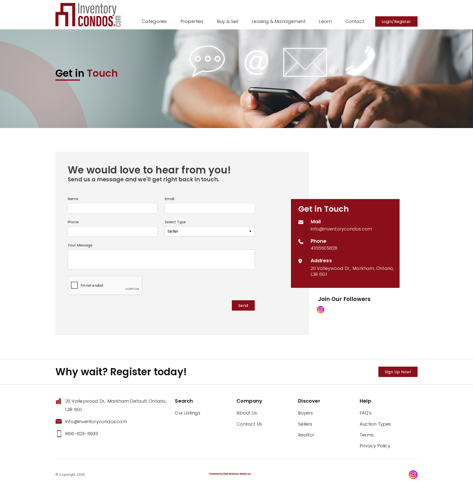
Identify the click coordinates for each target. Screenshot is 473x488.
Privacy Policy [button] (375, 446)
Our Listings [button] (187, 413)
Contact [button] (354, 21)
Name (73, 199)
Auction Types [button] (375, 424)
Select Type (175, 222)
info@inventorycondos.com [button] (341, 229)
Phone (73, 222)
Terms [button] (366, 435)
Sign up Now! (398, 372)
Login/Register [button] (396, 21)
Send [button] (243, 305)
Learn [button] (325, 21)
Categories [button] (154, 21)
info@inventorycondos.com (96, 421)
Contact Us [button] (249, 424)
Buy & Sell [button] (227, 21)
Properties (192, 21)
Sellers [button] (305, 424)
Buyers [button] (305, 413)
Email (169, 199)
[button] (88, 14)
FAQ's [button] (366, 413)
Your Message (80, 245)
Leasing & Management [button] (278, 21)
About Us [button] (246, 413)
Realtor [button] (306, 435)
